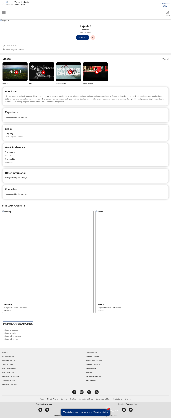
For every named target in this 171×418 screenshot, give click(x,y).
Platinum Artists (8, 356)
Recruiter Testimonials (11, 376)
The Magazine (91, 352)
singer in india (10, 333)
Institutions (117, 399)
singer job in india (11, 339)
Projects (5, 352)
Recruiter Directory (9, 384)
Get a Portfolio (7, 364)
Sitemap (128, 399)
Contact (73, 399)
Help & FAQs (91, 380)
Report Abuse (91, 368)
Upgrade (89, 372)
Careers (64, 399)
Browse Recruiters (9, 380)
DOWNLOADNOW (165, 5)
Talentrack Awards (93, 364)
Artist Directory (8, 372)
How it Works (52, 399)
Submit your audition (94, 360)
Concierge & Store (103, 399)
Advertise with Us (86, 399)
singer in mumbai (11, 330)
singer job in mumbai (13, 336)
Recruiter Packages (93, 376)
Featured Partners (9, 360)
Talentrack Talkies (93, 356)
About (42, 399)
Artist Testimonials (9, 368)
